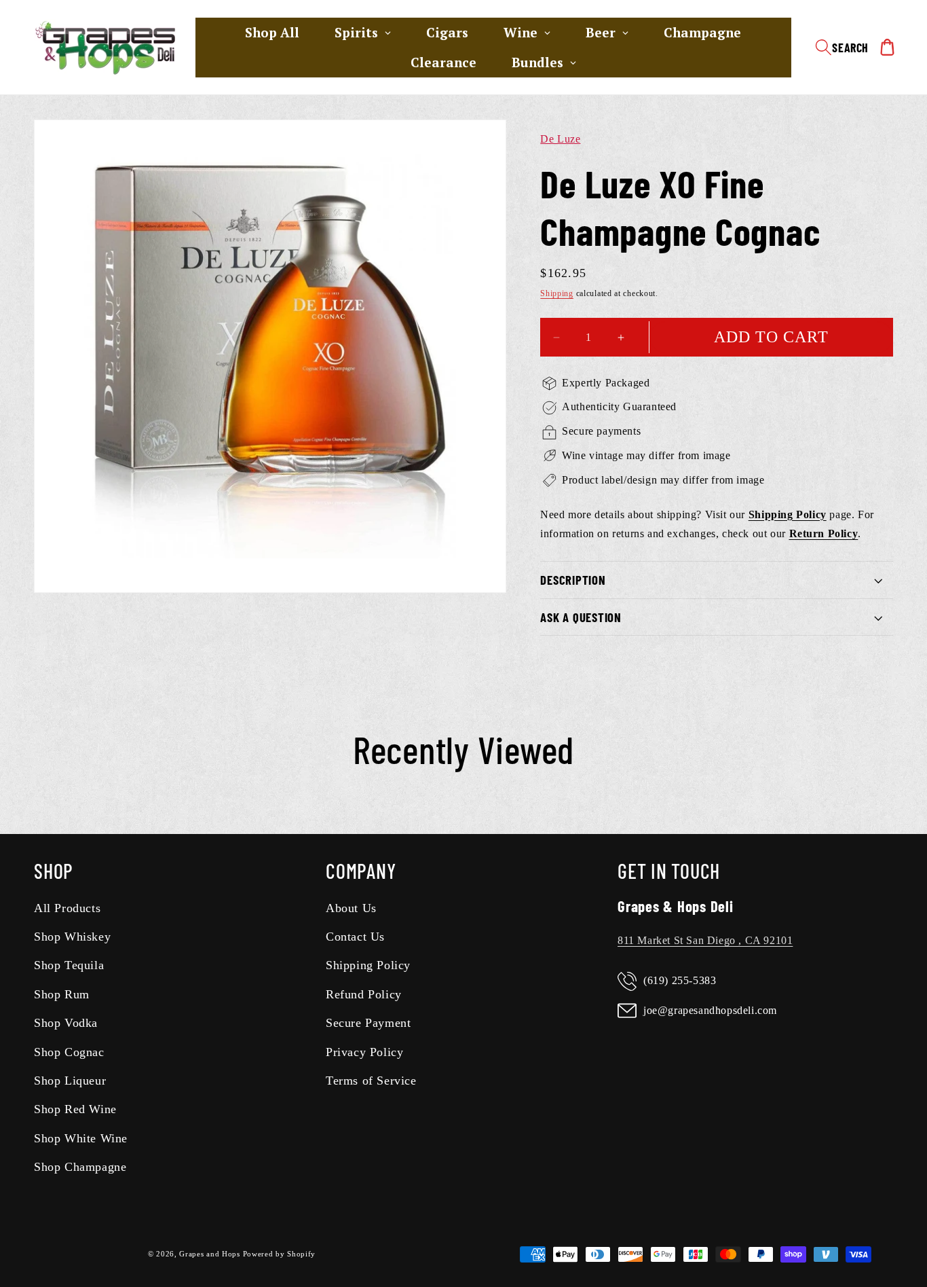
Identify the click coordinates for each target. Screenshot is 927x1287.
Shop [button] (53, 870)
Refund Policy (364, 994)
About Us (351, 908)
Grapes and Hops (210, 1254)
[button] (842, 47)
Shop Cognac (69, 1052)
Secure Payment (368, 1023)
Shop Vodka (66, 1023)
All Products (67, 908)
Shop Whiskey (72, 936)
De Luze (560, 139)
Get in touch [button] (669, 870)
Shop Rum (62, 994)
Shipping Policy (368, 966)
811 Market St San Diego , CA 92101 (705, 940)
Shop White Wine (81, 1138)
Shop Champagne (80, 1167)
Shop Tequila (69, 966)
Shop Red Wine (75, 1110)
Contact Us (355, 936)
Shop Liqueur (70, 1080)
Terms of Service (371, 1080)
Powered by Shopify (279, 1254)
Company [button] (361, 870)
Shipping (556, 294)
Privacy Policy (364, 1052)
